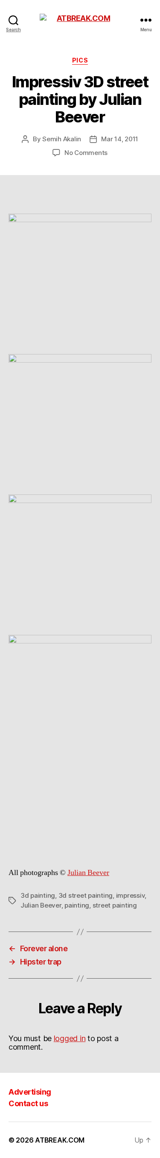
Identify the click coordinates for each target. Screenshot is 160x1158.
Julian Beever (88, 873)
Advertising (30, 1091)
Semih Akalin (61, 139)
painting (76, 905)
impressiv (130, 895)
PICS (80, 60)
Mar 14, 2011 (119, 139)
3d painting (37, 895)
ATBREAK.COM (59, 1140)
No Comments (86, 153)
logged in (70, 1038)
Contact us (28, 1103)
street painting (115, 905)
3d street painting (85, 895)
